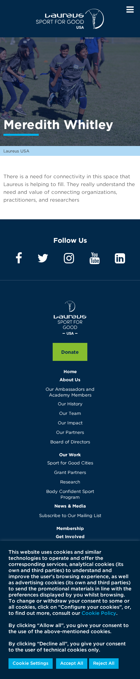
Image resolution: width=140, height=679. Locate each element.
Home (70, 371)
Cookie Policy (99, 613)
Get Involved (70, 536)
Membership (70, 528)
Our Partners (70, 433)
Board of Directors (70, 442)
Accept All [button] (71, 663)
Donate (70, 351)
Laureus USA (70, 18)
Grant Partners (70, 473)
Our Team (70, 414)
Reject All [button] (104, 663)
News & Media (70, 505)
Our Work (70, 454)
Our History (70, 404)
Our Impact (70, 423)
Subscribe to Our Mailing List (70, 516)
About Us (70, 379)
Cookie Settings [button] (31, 663)
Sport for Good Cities (70, 463)
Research (70, 482)
